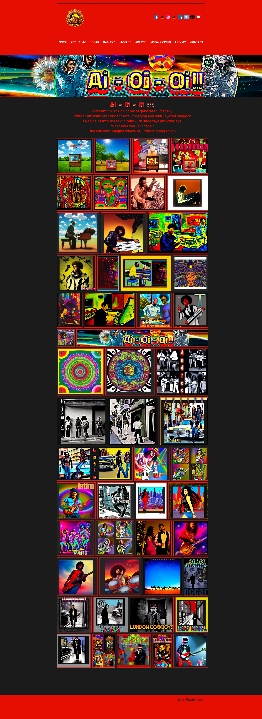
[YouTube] (198, 17)
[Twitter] (186, 17)
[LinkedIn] (180, 17)
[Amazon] (162, 17)
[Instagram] (168, 17)
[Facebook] (156, 17)
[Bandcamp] (192, 17)
